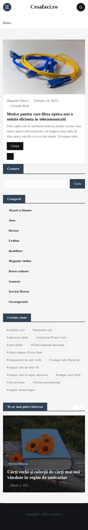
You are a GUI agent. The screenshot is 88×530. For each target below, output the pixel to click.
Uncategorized (18, 301)
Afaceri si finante (20, 210)
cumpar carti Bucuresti (65, 360)
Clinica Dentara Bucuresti (49, 345)
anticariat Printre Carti (52, 337)
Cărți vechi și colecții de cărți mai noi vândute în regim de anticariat (43, 474)
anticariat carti (43, 330)
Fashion (14, 240)
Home (7, 23)
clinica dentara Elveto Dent (25, 352)
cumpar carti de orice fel (24, 367)
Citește (15, 146)
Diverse (13, 230)
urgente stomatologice (22, 390)
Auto (12, 220)
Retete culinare (19, 271)
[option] (44, 453)
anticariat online (18, 337)
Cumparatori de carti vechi (25, 360)
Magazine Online (17, 100)
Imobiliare (15, 251)
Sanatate (14, 281)
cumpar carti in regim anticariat (28, 375)
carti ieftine (16, 345)
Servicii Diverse (19, 291)
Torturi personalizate (47, 382)
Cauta (77, 183)
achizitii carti (17, 330)
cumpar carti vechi (69, 375)
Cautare (13, 168)
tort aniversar (17, 382)
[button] (75, 407)
